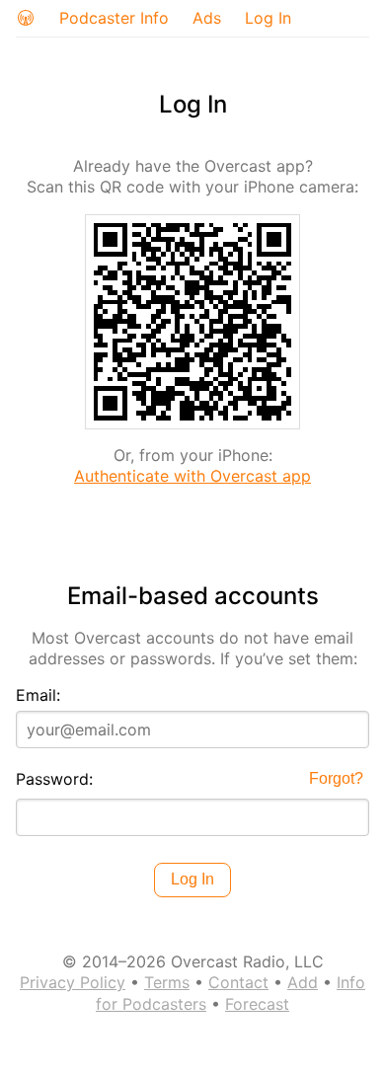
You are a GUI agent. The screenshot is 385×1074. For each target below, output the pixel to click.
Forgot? (336, 778)
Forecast (257, 1004)
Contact (238, 982)
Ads (206, 18)
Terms (167, 982)
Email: (38, 695)
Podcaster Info (114, 18)
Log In (268, 18)
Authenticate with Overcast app (192, 476)
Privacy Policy (72, 982)
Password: (54, 779)
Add (302, 982)
